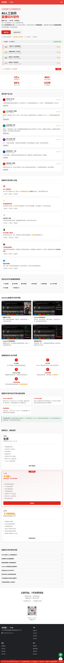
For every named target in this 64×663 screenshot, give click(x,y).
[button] (16, 308)
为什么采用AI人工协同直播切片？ (32, 554)
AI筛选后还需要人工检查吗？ (32, 582)
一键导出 (58, 69)
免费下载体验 (32, 465)
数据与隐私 (35, 648)
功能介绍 (35, 630)
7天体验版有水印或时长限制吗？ (32, 578)
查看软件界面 (17, 32)
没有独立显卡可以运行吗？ (32, 570)
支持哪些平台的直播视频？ (32, 558)
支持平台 (3, 648)
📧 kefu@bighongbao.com (7, 632)
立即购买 (32, 503)
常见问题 (3, 651)
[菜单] (61, 2)
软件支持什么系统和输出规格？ (32, 574)
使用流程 (3, 646)
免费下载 (6, 32)
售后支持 (35, 654)
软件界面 (35, 636)
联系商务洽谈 (32, 538)
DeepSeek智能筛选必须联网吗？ (32, 566)
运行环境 (35, 638)
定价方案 (35, 633)
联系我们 (35, 646)
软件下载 (3, 654)
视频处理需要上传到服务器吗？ (32, 562)
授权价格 (35, 651)
